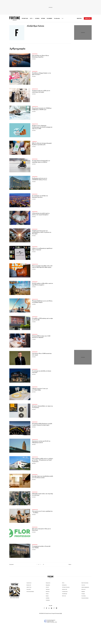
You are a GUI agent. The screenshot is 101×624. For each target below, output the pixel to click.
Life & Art (47, 587)
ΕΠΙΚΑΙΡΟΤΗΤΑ (35, 106)
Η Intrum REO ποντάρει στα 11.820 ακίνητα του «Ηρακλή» (41, 336)
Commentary (48, 600)
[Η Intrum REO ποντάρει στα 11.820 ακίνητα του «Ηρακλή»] (19, 341)
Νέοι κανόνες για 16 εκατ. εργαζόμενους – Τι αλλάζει (42, 511)
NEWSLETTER (87, 18)
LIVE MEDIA (37, 18)
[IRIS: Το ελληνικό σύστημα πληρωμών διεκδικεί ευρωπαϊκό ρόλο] (19, 148)
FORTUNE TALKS (25, 18)
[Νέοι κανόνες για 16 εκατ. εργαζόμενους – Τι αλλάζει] (19, 516)
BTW (61, 613)
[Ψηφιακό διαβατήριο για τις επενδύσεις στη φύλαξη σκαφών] (19, 305)
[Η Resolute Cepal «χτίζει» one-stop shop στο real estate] (19, 498)
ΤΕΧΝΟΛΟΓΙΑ (34, 141)
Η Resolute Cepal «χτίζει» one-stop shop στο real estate (42, 494)
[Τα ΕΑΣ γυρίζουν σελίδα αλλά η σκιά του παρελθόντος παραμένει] (19, 288)
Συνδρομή (83, 593)
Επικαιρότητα (48, 582)
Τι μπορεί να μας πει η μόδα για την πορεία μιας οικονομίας (41, 91)
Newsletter (83, 591)
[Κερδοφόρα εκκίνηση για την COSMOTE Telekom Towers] (19, 183)
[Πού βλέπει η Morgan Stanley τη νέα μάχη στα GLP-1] (19, 78)
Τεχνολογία (47, 589)
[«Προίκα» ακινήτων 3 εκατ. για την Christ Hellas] (19, 393)
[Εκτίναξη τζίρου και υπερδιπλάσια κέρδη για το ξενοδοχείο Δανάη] (19, 481)
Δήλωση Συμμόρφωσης (85, 587)
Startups (47, 593)
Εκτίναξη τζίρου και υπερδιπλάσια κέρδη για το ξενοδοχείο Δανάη (42, 476)
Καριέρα (47, 595)
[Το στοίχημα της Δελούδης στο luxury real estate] (19, 376)
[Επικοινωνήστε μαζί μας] (56, 608)
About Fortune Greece (85, 582)
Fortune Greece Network (30, 591)
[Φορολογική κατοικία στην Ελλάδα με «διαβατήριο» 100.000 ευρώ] (19, 113)
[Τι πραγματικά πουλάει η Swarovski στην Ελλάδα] (19, 551)
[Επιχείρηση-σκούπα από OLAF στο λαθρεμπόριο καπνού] (19, 446)
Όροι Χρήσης (84, 595)
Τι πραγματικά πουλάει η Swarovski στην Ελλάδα (41, 546)
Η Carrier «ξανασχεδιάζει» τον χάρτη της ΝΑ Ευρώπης (42, 406)
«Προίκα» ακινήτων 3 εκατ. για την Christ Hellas (40, 389)
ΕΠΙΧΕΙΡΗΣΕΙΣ (34, 71)
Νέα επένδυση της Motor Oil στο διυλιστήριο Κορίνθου (40, 56)
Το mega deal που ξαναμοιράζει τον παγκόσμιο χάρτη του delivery (41, 161)
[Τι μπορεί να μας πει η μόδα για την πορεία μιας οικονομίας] (19, 95)
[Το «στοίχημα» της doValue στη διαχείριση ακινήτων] (19, 200)
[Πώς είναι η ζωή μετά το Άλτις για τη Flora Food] (19, 533)
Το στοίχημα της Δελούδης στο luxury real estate (41, 371)
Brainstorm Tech (64, 589)
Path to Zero (64, 595)
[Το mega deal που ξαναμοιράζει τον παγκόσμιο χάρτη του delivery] (19, 165)
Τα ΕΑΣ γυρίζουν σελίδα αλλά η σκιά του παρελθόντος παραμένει (42, 284)
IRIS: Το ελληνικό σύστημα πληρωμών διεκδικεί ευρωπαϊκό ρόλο (42, 143)
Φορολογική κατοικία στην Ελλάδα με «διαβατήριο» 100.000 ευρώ (41, 108)
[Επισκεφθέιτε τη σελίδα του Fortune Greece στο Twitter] (46, 608)
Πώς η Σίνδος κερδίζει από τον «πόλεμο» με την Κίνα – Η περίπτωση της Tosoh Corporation (42, 460)
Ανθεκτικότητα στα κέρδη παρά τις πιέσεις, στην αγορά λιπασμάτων (41, 214)
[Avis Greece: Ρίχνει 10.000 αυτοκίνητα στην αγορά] (19, 358)
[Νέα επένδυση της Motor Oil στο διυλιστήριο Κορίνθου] (19, 60)
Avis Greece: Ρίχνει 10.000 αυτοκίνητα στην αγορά (41, 354)
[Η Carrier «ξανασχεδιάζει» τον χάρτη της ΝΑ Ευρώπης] (19, 411)
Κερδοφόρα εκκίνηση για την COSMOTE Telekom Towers (39, 178)
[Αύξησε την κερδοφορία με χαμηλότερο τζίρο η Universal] (19, 253)
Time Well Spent (64, 593)
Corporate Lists (29, 582)
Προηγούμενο (11, 564)
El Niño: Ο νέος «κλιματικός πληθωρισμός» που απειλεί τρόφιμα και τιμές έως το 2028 (42, 127)
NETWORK (43, 18)
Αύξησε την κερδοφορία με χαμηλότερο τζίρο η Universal (42, 249)
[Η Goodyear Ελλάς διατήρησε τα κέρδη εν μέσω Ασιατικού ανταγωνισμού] (19, 428)
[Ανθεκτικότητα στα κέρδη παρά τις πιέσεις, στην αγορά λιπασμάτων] (19, 218)
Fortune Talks (29, 589)
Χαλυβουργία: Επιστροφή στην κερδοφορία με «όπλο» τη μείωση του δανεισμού (41, 232)
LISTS (31, 18)
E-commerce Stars (65, 591)
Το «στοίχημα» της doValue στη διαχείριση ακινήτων (40, 196)
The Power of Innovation (65, 587)
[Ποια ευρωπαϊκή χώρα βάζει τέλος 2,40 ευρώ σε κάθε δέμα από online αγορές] (19, 270)
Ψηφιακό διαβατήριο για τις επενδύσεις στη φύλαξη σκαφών (42, 301)
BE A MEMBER (49, 18)
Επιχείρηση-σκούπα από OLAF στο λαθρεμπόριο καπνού (41, 441)
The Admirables (57, 18)
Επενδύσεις (48, 591)
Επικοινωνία (83, 589)
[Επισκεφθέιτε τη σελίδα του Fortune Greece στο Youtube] (51, 608)
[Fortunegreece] (14, 20)
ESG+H (63, 582)
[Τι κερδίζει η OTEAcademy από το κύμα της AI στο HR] (19, 323)
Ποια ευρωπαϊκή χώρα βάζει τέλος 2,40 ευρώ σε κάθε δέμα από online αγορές (42, 266)
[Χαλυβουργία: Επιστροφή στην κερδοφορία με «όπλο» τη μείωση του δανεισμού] (19, 235)
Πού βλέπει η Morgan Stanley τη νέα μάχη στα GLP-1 (41, 73)
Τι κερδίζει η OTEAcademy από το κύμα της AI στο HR (42, 319)
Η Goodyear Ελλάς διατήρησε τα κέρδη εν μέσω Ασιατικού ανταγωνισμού (42, 424)
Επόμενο (70, 564)
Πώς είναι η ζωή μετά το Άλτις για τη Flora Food (41, 529)
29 (43, 564)
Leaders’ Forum (29, 587)
